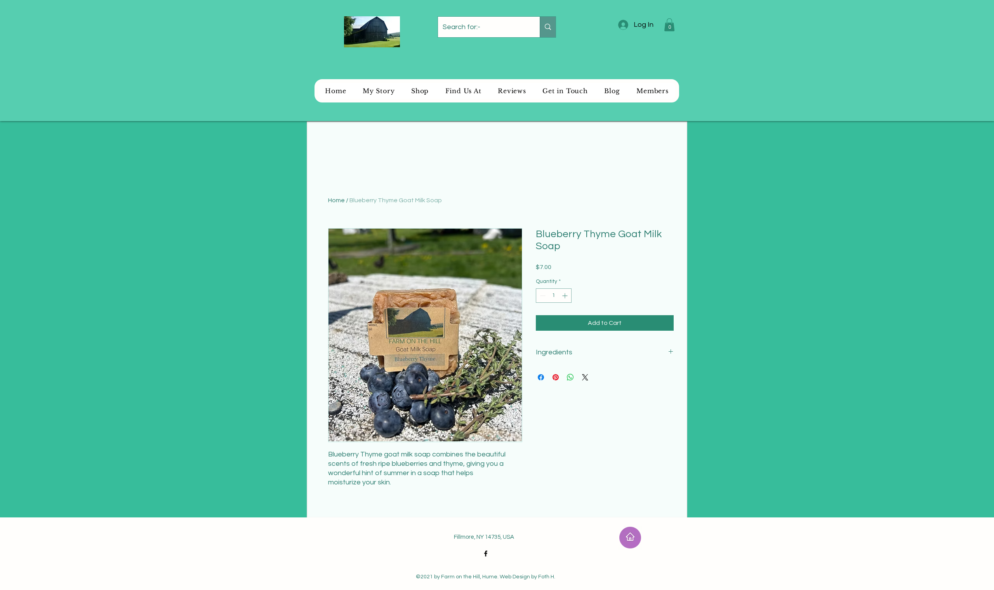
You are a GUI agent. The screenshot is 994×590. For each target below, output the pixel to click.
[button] (669, 24)
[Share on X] (585, 377)
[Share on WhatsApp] (570, 377)
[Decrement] (542, 295)
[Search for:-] (548, 27)
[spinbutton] (554, 295)
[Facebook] (486, 553)
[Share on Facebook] (541, 377)
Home (336, 200)
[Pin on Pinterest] (555, 377)
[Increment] (565, 295)
